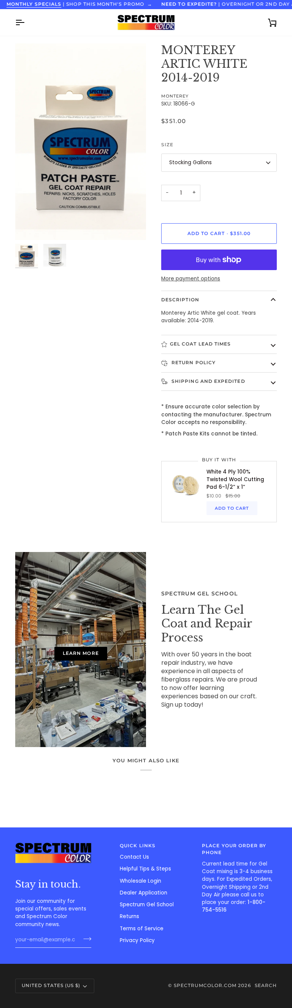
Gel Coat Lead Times (200, 344)
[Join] (85, 939)
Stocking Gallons (190, 162)
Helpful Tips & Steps (145, 868)
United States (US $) (51, 985)
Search (266, 985)
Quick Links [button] (138, 845)
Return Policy (193, 362)
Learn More (81, 653)
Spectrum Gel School (147, 904)
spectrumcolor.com (205, 985)
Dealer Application (143, 892)
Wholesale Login (140, 881)
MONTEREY (175, 96)
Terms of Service (141, 928)
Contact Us (134, 857)
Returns (129, 916)
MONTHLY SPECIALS (33, 4)
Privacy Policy (137, 940)
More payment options (190, 278)
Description (180, 299)
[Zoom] (80, 141)
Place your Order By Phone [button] (234, 849)
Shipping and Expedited (207, 381)
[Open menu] (26, 22)
